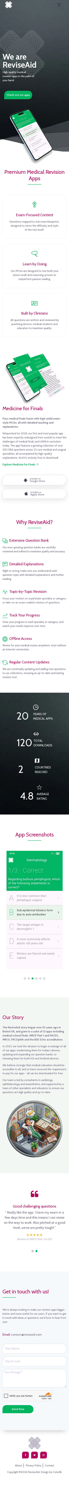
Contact (49, 1465)
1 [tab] (33, 1251)
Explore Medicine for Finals (19, 464)
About (18, 1465)
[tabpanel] (34, 1217)
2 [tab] (37, 1251)
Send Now (18, 1409)
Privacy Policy (33, 1465)
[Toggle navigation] (59, 4)
